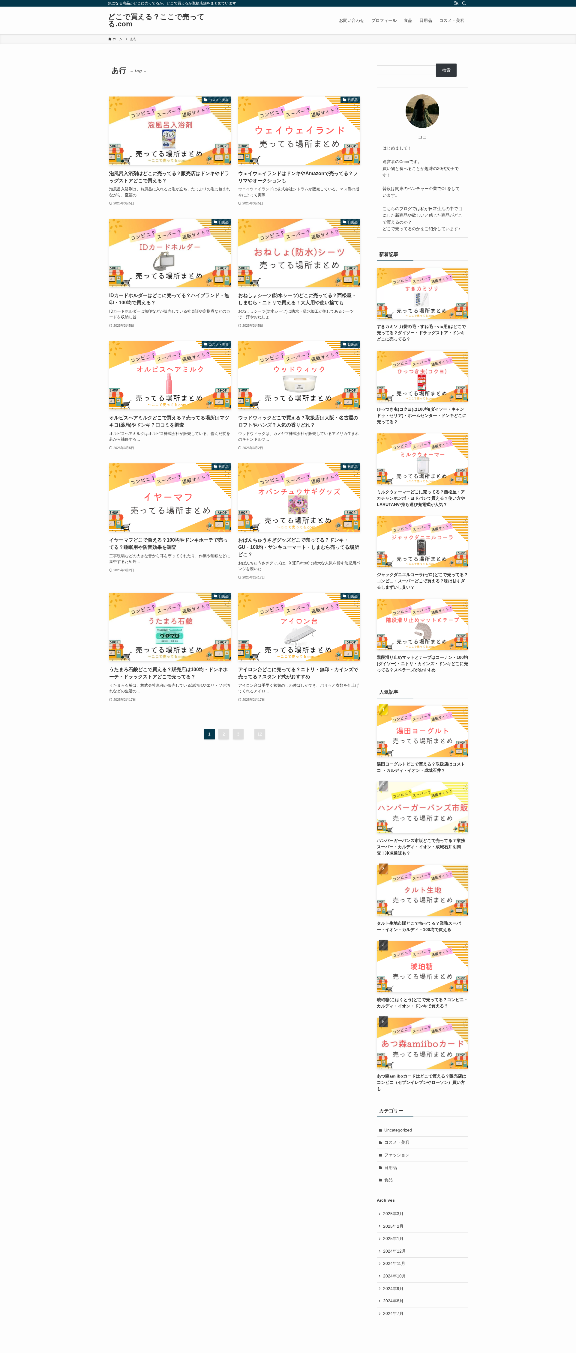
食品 (388, 1179)
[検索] (464, 3)
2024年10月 (394, 1276)
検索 (446, 70)
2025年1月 (393, 1238)
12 (259, 734)
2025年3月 (393, 1213)
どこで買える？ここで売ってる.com (156, 20)
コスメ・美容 (397, 1142)
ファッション (397, 1154)
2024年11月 (394, 1263)
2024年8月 (393, 1300)
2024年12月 (394, 1251)
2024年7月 (393, 1313)
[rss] (456, 3)
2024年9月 (393, 1288)
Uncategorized (398, 1130)
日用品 (390, 1167)
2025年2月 (393, 1226)
